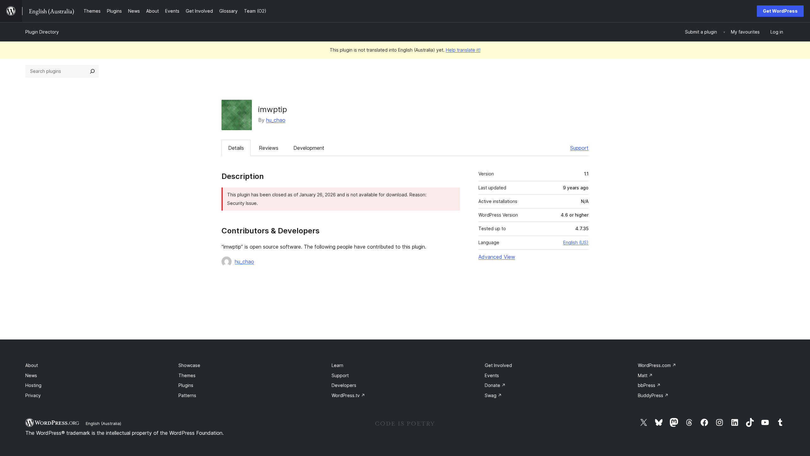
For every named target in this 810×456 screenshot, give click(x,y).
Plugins (185, 385)
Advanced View (496, 257)
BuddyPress (653, 395)
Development (308, 148)
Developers (344, 385)
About (31, 365)
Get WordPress (780, 11)
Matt (645, 375)
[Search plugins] (92, 71)
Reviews (268, 148)
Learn (337, 365)
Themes (187, 375)
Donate (495, 385)
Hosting (33, 385)
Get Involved (498, 365)
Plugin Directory (42, 32)
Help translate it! (463, 50)
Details (236, 148)
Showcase (189, 365)
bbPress (649, 385)
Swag (493, 395)
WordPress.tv (348, 395)
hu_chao (275, 120)
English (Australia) (103, 423)
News (31, 375)
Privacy (33, 395)
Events (492, 375)
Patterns (187, 395)
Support (579, 148)
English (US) (576, 242)
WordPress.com (657, 365)
